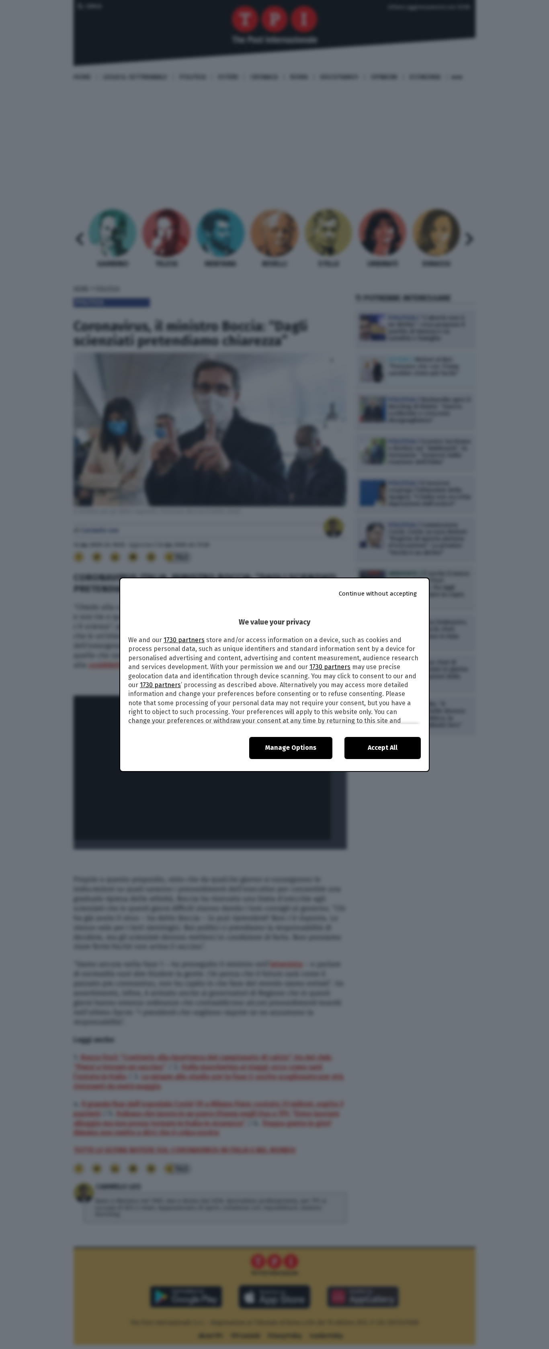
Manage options (290, 747)
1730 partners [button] (184, 640)
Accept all (382, 747)
